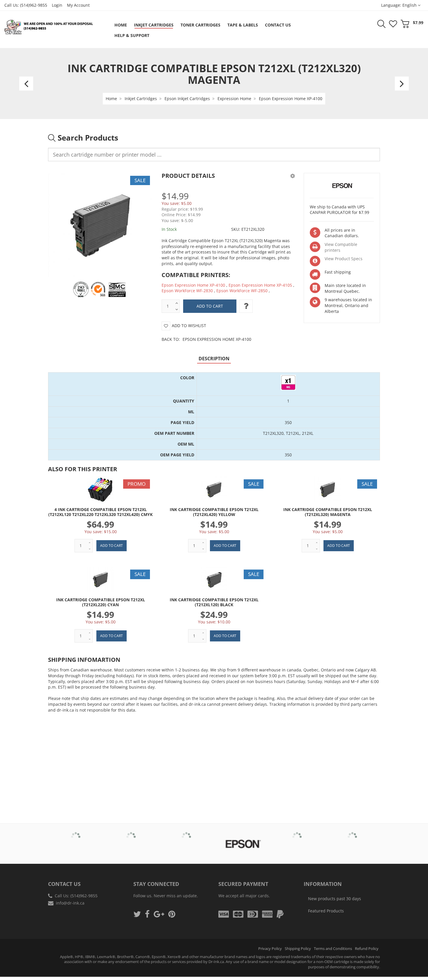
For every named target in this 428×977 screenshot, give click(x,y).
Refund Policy (367, 948)
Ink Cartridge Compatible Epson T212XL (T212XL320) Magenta (327, 512)
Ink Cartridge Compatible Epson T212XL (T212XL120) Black (214, 602)
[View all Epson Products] (241, 843)
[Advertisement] (214, 759)
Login (57, 5)
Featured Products (326, 911)
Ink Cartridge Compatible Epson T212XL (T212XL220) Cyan (100, 602)
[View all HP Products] (297, 832)
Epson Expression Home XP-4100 (290, 98)
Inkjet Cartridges (141, 98)
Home (111, 98)
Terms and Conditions (333, 948)
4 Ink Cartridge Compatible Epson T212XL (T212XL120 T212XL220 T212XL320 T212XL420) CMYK (100, 512)
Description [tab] (214, 358)
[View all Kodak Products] (352, 832)
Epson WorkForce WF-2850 (242, 290)
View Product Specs (343, 258)
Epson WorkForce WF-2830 (187, 290)
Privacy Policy (270, 948)
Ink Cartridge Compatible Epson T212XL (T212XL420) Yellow (214, 512)
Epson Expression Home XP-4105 (260, 285)
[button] (292, 175)
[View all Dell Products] (186, 832)
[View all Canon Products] (131, 832)
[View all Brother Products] (75, 832)
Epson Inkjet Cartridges (187, 98)
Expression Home (234, 98)
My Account (78, 5)
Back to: (206, 339)
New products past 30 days (334, 898)
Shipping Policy (298, 948)
